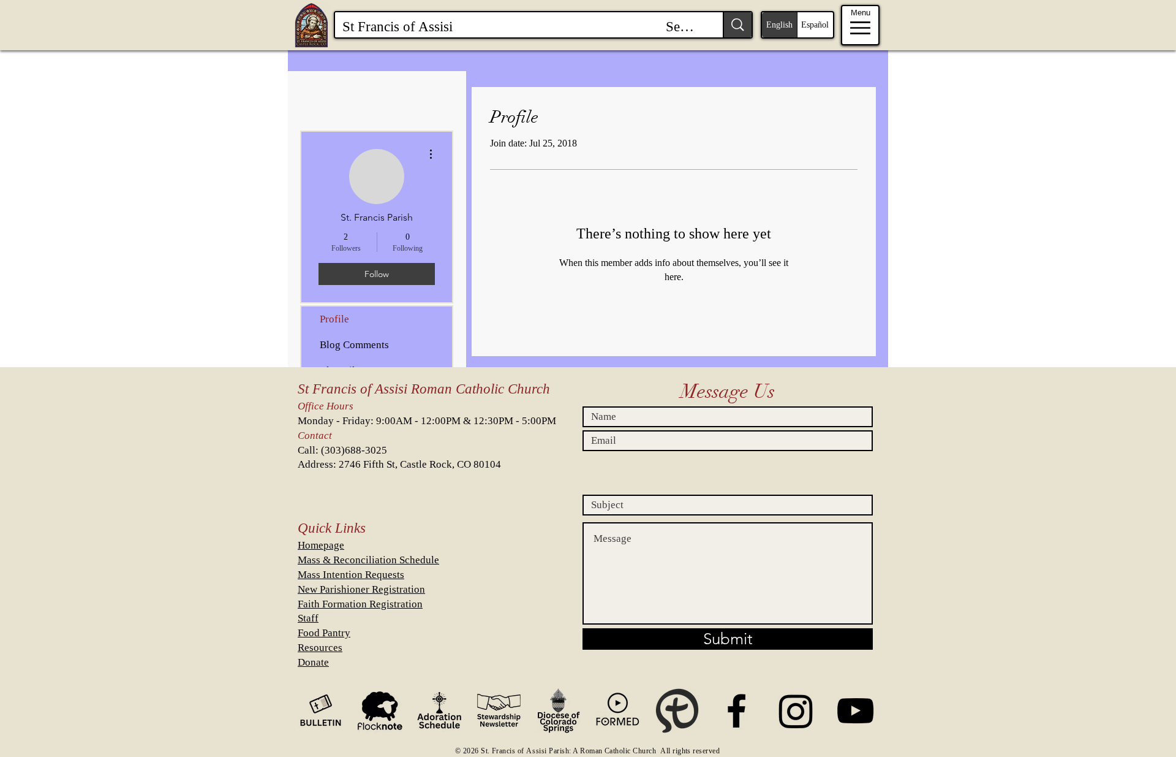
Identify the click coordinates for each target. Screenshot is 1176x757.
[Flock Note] (380, 710)
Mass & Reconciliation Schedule (368, 560)
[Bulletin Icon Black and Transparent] (320, 710)
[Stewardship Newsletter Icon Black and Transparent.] (499, 710)
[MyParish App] (677, 710)
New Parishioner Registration (361, 589)
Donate (313, 662)
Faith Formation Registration (360, 604)
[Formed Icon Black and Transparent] (617, 710)
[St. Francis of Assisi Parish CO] (736, 710)
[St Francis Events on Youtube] (855, 710)
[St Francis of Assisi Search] (737, 24)
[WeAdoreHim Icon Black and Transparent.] (439, 710)
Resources (320, 647)
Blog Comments (354, 345)
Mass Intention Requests (351, 574)
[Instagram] (796, 710)
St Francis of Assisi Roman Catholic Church (424, 389)
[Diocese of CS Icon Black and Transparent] (558, 710)
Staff (308, 618)
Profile (334, 319)
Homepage (321, 545)
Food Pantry (324, 633)
